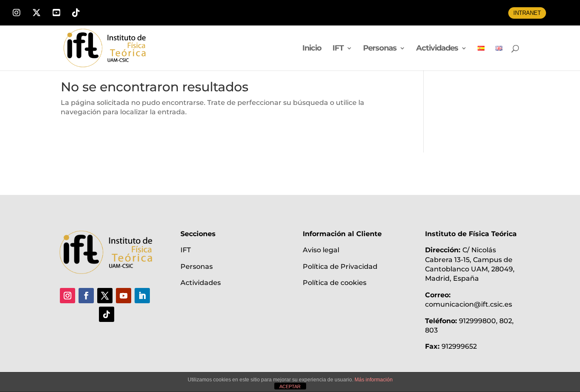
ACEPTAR (290, 386)
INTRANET (527, 13)
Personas (380, 49)
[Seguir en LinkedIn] (142, 295)
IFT (337, 49)
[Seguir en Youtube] (123, 295)
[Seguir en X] (105, 295)
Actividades (437, 49)
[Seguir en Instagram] (67, 295)
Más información (374, 380)
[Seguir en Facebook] (86, 295)
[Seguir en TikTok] (106, 314)
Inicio (311, 49)
